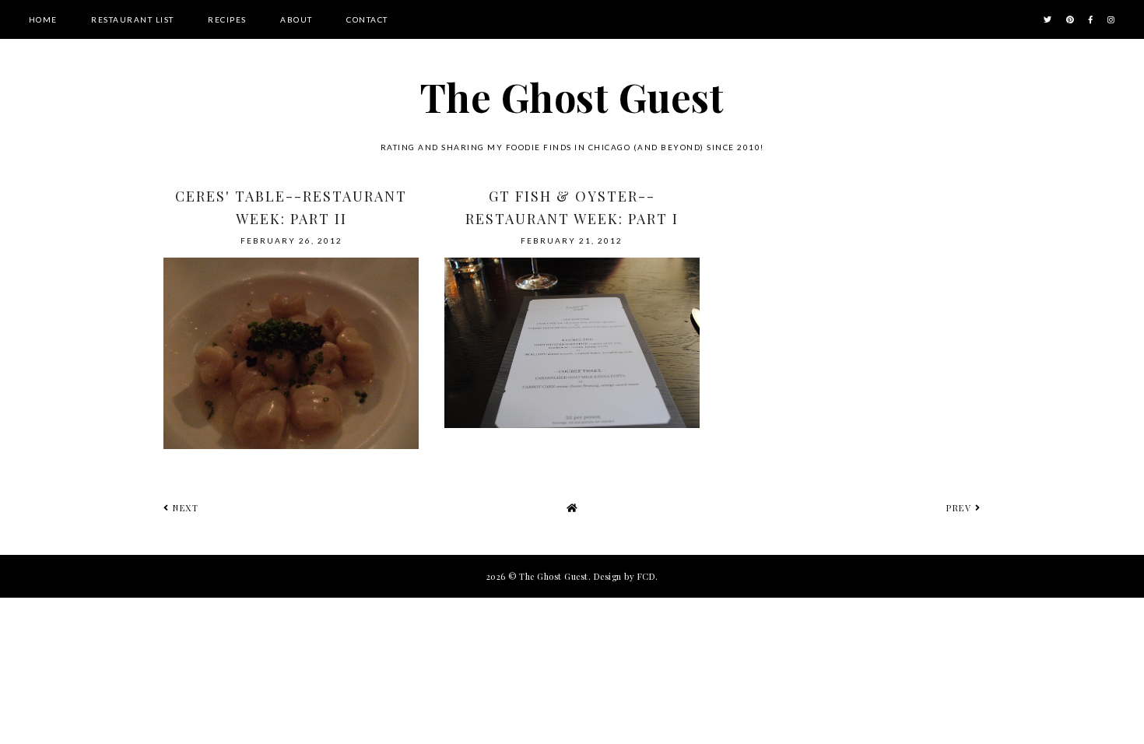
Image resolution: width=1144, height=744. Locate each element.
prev (960, 508)
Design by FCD (625, 576)
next (184, 508)
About (296, 19)
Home (43, 19)
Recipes (227, 19)
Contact (367, 19)
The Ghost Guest (572, 97)
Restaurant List (132, 19)
